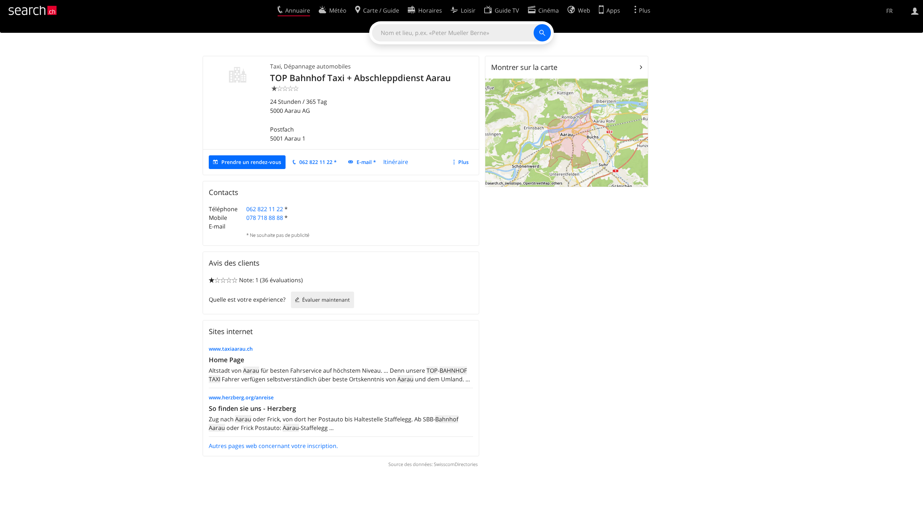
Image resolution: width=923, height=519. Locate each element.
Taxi (275, 66)
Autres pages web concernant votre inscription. (273, 446)
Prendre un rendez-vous (251, 162)
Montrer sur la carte (524, 67)
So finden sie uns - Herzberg (252, 408)
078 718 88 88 (264, 218)
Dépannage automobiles (317, 66)
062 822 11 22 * (318, 162)
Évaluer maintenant (326, 299)
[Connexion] (915, 10)
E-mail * (366, 162)
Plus (463, 162)
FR (889, 11)
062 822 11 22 (264, 209)
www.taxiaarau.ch (231, 348)
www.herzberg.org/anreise (241, 397)
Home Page (226, 359)
